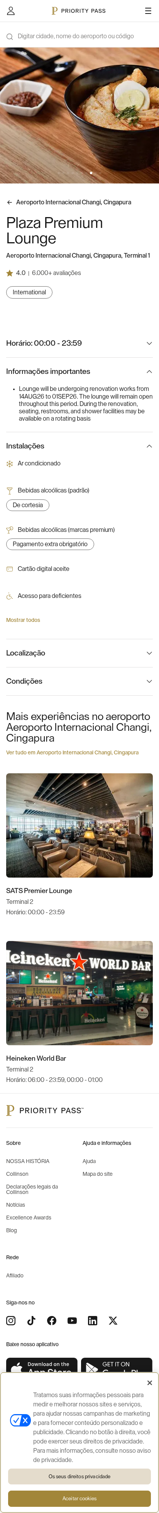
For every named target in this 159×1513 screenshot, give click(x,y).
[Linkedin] (92, 1320)
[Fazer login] (10, 10)
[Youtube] (72, 1320)
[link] (42, 1370)
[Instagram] (10, 1320)
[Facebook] (51, 1320)
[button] (59, 173)
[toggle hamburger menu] (148, 10)
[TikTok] (31, 1320)
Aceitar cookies (79, 1498)
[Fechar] (149, 1382)
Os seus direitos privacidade (80, 1476)
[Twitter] (113, 1320)
